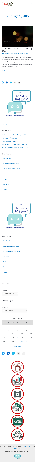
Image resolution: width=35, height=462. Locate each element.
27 (22, 341)
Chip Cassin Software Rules (10, 138)
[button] (17, 4)
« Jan (15, 346)
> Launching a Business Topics (10, 163)
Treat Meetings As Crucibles (10, 141)
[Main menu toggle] (31, 4)
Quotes (4, 53)
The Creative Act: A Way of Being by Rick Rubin (15, 135)
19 (17, 337)
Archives (4, 290)
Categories (5, 307)
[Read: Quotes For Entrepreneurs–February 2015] (17, 36)
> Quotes (4, 179)
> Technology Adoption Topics (11, 169)
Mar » (19, 346)
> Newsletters (6, 184)
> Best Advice (6, 174)
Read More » (5, 71)
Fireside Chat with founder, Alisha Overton (14, 144)
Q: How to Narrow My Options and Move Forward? (16, 147)
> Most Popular (6, 158)
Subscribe (7, 124)
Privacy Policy (28, 446)
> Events (4, 189)
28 (26, 341)
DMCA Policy (17, 449)
